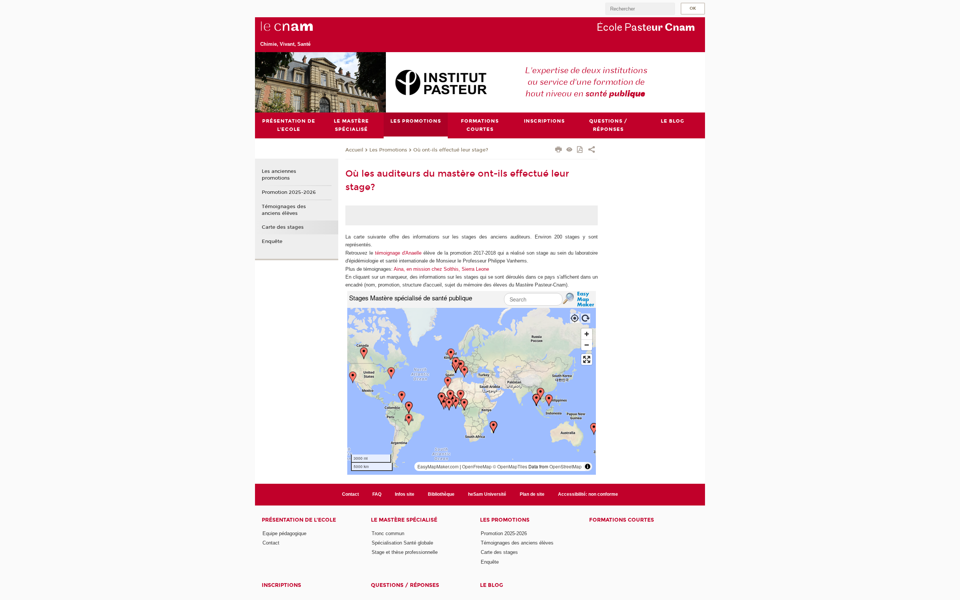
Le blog (491, 585)
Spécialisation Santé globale (402, 543)
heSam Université (487, 494)
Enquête (272, 241)
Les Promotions (388, 150)
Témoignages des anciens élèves (284, 210)
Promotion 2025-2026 (289, 192)
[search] (640, 9)
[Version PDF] (580, 150)
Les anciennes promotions (279, 174)
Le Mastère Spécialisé (404, 520)
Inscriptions (281, 585)
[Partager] (591, 150)
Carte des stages (283, 227)
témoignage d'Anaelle (398, 253)
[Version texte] (569, 150)
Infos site (404, 494)
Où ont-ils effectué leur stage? (450, 150)
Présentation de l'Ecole (299, 520)
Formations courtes (621, 520)
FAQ (376, 494)
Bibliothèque (441, 494)
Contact (350, 494)
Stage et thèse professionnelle (405, 552)
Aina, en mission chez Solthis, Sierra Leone (441, 269)
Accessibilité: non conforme (588, 494)
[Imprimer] (558, 150)
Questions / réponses (405, 585)
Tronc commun (388, 533)
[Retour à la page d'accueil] (299, 30)
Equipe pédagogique (284, 533)
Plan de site (532, 494)
